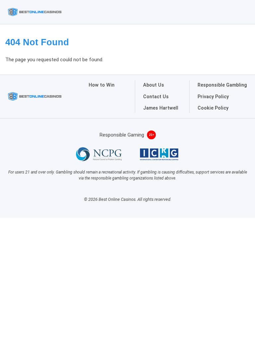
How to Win (102, 85)
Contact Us (156, 97)
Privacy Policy (213, 97)
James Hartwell (160, 108)
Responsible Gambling (222, 85)
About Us (153, 85)
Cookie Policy (213, 108)
